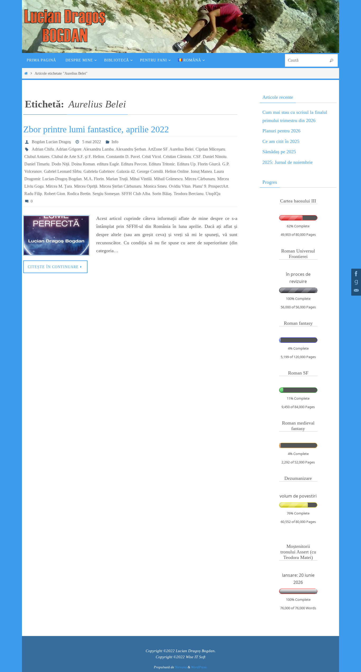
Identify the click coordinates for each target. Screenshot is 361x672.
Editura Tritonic (162, 164)
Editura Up (186, 164)
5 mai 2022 (91, 141)
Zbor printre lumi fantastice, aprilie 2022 (96, 129)
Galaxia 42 (126, 171)
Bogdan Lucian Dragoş (51, 141)
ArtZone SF (158, 149)
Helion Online (177, 171)
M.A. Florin (94, 179)
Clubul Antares (36, 156)
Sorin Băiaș (162, 193)
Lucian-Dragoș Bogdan (62, 179)
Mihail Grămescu (168, 179)
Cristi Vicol (151, 156)
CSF (197, 156)
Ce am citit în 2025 (280, 141)
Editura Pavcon (134, 164)
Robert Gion (54, 193)
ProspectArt (218, 186)
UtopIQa (213, 193)
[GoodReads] (355, 282)
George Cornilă (150, 171)
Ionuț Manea (201, 171)
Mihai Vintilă (141, 179)
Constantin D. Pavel (123, 156)
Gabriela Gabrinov (99, 171)
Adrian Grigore (68, 149)
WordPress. (199, 667)
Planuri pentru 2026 (281, 130)
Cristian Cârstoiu (177, 156)
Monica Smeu (155, 186)
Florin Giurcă (209, 164)
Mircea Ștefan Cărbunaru (120, 186)
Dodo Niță (60, 164)
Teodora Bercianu (188, 193)
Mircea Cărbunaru (200, 179)
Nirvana (181, 667)
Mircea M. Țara (59, 186)
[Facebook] (355, 274)
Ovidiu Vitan (180, 186)
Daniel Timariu (36, 164)
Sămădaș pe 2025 (279, 151)
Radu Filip (33, 193)
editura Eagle (108, 164)
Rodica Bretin (78, 193)
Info (115, 141)
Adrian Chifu (43, 149)
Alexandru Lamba (98, 149)
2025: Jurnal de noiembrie (287, 162)
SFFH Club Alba (136, 193)
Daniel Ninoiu (214, 156)
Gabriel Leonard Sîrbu (62, 171)
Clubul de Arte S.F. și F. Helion (78, 156)
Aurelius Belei (181, 149)
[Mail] (355, 291)
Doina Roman (83, 164)
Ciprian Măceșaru (210, 149)
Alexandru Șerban (130, 149)
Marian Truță (117, 179)
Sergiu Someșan (105, 193)
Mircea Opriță (85, 186)
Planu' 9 (199, 186)
